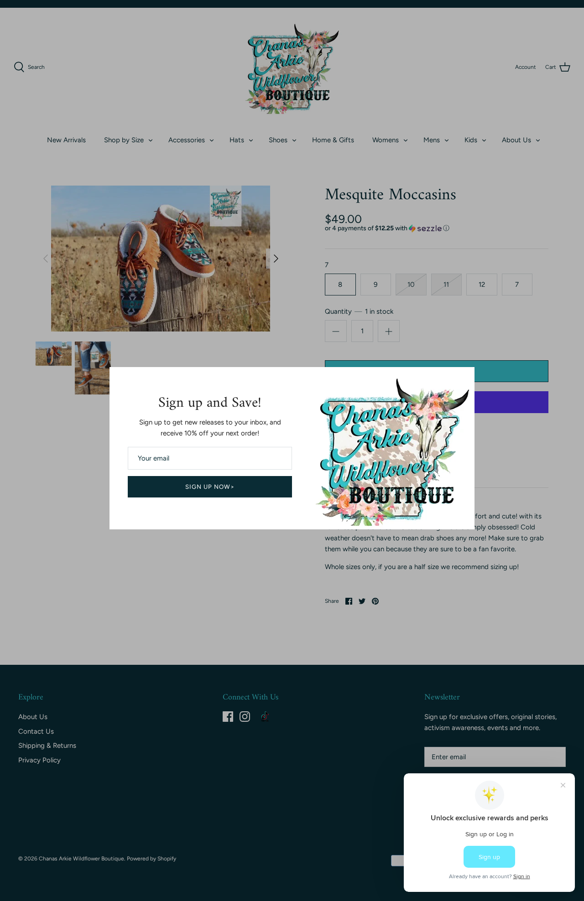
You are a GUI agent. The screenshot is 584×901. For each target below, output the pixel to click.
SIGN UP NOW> (210, 486)
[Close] (463, 378)
